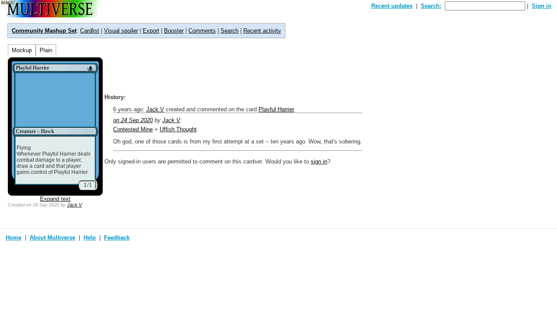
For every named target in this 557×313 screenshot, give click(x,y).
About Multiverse (52, 237)
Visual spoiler (121, 30)
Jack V (74, 204)
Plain (46, 50)
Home (13, 237)
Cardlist (89, 30)
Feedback (117, 237)
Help (90, 237)
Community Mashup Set (44, 30)
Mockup (22, 50)
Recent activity (262, 30)
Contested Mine (133, 129)
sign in (319, 161)
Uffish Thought (178, 129)
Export (151, 30)
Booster (174, 30)
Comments (202, 30)
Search (229, 30)
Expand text (55, 199)
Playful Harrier (276, 109)
